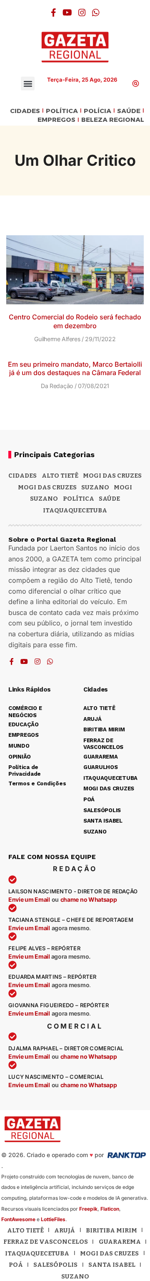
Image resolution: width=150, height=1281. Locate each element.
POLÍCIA (97, 111)
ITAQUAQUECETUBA (75, 510)
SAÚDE (128, 111)
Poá (16, 1264)
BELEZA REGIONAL (112, 119)
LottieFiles (53, 1219)
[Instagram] (82, 12)
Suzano (95, 487)
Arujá (64, 1230)
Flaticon (109, 1209)
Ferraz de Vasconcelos (45, 1241)
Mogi (123, 487)
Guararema (120, 1241)
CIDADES (25, 111)
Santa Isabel (111, 1264)
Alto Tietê (60, 475)
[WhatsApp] (96, 12)
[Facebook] (53, 12)
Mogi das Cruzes (47, 487)
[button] (28, 83)
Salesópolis (55, 1264)
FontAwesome (18, 1219)
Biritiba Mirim (111, 1230)
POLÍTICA (62, 111)
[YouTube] (67, 12)
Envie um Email (29, 899)
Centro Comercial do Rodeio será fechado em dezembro (75, 321)
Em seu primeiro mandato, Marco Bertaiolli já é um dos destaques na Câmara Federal (75, 368)
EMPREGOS (56, 119)
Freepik (88, 1209)
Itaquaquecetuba (37, 1253)
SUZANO (44, 498)
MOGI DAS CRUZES (112, 475)
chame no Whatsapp (88, 899)
